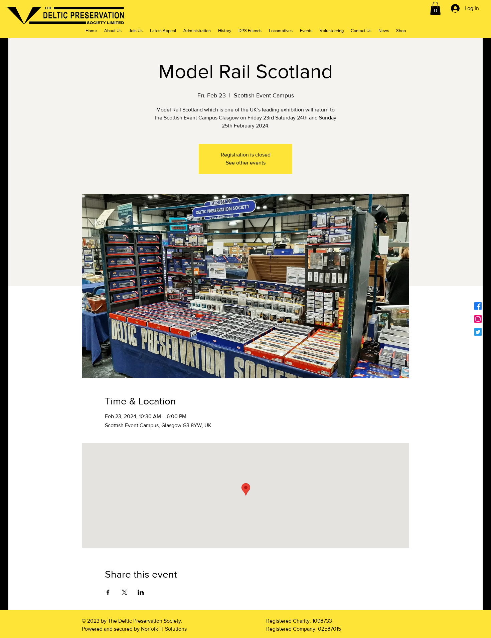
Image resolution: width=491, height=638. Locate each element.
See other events (246, 163)
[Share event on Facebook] (108, 592)
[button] (435, 8)
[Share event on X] (124, 592)
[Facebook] (478, 306)
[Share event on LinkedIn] (141, 592)
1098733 (322, 621)
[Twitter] (478, 332)
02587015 (329, 629)
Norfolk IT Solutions (164, 629)
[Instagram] (478, 319)
